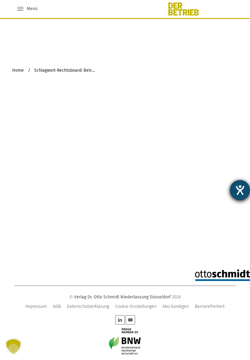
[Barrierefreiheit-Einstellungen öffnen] (240, 190)
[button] (13, 346)
